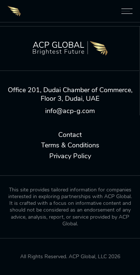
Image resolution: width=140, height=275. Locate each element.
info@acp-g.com (70, 111)
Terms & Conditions (70, 145)
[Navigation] (127, 11)
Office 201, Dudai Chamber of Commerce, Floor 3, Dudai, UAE (70, 94)
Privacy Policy (70, 156)
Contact (70, 135)
